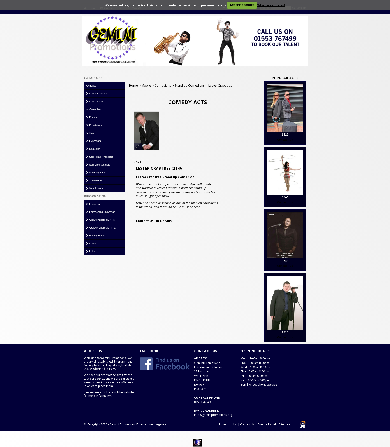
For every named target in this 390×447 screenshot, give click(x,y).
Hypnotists (94, 141)
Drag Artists (95, 125)
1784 (285, 260)
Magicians (94, 148)
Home (133, 85)
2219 (285, 332)
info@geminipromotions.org (213, 415)
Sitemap (284, 424)
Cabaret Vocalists (98, 93)
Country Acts (95, 101)
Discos (92, 117)
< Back (138, 162)
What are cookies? (271, 5)
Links (91, 251)
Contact (93, 243)
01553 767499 (203, 402)
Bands (92, 85)
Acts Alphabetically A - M (101, 219)
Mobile (146, 85)
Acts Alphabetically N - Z (102, 227)
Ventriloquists (96, 188)
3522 (285, 134)
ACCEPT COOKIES (242, 5)
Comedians (95, 109)
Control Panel (267, 424)
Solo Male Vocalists (99, 164)
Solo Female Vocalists (100, 156)
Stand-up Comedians (190, 85)
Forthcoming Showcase (101, 212)
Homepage (94, 204)
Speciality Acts (96, 172)
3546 (285, 197)
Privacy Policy (96, 235)
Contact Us (247, 424)
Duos (92, 133)
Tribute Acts (95, 180)
